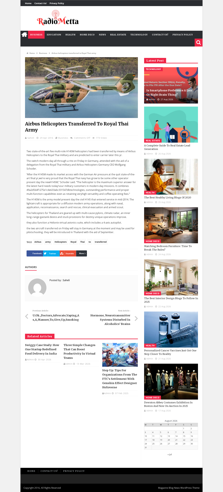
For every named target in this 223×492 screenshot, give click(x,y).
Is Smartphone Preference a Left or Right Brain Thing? (169, 92)
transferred (101, 241)
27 (169, 443)
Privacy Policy (57, 3)
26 (161, 443)
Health (70, 34)
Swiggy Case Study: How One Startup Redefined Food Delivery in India (42, 349)
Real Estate (118, 34)
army (48, 241)
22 (184, 440)
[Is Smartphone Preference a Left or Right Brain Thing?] (171, 85)
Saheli (31, 137)
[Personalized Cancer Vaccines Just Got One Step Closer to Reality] (171, 330)
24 (146, 443)
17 (146, 440)
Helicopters (61, 241)
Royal (73, 241)
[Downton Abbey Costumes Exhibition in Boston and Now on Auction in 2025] (171, 382)
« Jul (170, 454)
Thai (82, 241)
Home (28, 3)
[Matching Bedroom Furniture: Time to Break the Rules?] (171, 225)
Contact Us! (40, 3)
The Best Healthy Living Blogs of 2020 (167, 197)
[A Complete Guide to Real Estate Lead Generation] (171, 125)
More (81, 253)
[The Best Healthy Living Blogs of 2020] (171, 177)
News (102, 34)
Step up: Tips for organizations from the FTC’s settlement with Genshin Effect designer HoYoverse (119, 379)
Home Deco (87, 34)
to (90, 241)
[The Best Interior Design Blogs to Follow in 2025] (171, 277)
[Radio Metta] (57, 18)
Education (54, 34)
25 (153, 443)
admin (30, 359)
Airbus (37, 241)
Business (36, 34)
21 (176, 440)
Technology (139, 34)
